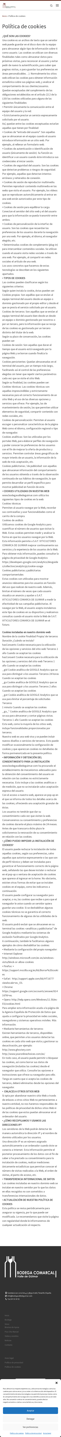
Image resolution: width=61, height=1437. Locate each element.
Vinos (7, 1324)
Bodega (8, 1320)
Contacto (8, 1345)
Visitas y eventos (11, 1336)
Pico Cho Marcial (12, 1331)
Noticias (8, 1340)
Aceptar (30, 1410)
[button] (56, 1382)
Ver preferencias (30, 1427)
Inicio (4, 16)
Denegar (30, 1418)
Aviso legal (47, 1433)
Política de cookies (17, 1433)
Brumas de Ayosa (12, 1327)
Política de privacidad (33, 1433)
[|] (9, 5)
